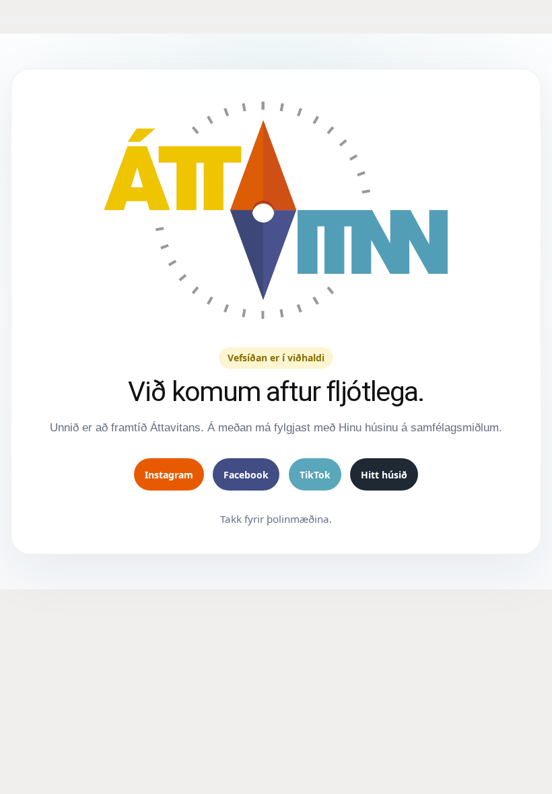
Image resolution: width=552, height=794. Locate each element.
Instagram (169, 474)
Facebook (246, 474)
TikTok (315, 474)
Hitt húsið (384, 474)
